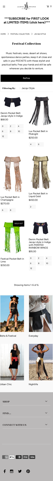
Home (3, 34)
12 (3, 136)
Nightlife (33, 384)
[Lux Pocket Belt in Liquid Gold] (40, 172)
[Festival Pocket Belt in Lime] (12, 238)
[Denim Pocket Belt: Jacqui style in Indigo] (12, 102)
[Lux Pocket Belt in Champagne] (12, 174)
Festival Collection (19, 34)
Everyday (33, 335)
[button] (27, 78)
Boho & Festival (8, 335)
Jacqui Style (28, 88)
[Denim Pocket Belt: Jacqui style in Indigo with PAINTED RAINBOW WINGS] (40, 228)
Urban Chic (6, 384)
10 (19, 131)
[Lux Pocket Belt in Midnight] (40, 111)
